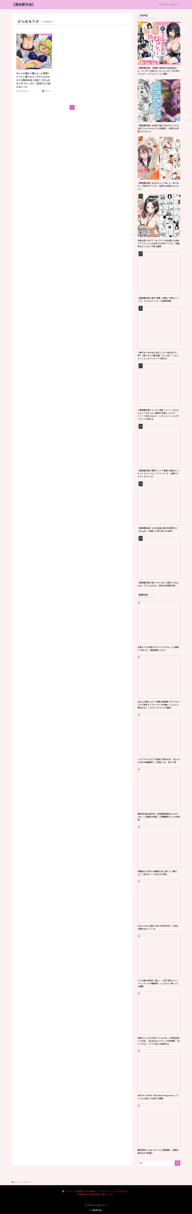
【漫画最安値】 (23, 4)
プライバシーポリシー (96, 1205)
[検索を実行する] (177, 1163)
